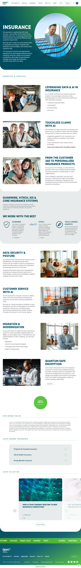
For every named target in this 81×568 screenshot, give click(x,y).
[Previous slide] (14, 510)
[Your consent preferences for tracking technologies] (79, 566)
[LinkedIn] (69, 562)
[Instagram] (74, 562)
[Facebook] (71, 562)
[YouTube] (77, 562)
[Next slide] (66, 510)
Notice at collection (40, 566)
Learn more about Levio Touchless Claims (61, 147)
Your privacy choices (59, 562)
